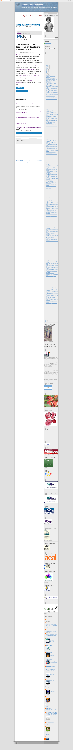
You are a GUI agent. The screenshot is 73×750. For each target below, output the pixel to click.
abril (46, 73)
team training (33, 78)
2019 (46, 62)
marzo (47, 74)
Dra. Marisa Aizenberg (49, 659)
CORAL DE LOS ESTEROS (50, 722)
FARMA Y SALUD (48, 708)
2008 (46, 321)
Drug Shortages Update (49, 180)
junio (46, 71)
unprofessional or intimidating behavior (27, 69)
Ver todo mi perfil (46, 380)
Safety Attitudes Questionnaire (25, 77)
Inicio (29, 160)
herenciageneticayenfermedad (50, 633)
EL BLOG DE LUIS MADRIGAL (50, 666)
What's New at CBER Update (50, 273)
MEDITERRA (48, 734)
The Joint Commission (21, 54)
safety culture (37, 64)
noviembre (47, 66)
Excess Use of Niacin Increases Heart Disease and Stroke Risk (53, 674)
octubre (47, 67)
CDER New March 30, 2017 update (50, 96)
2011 (46, 318)
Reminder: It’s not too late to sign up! (51, 195)
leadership (24, 64)
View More (29, 133)
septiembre (47, 68)
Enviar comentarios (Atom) (24, 162)
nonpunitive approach (31, 65)
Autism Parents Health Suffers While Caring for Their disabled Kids (53, 691)
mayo (47, 72)
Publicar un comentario (19, 142)
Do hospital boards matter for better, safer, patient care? (27, 117)
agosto (47, 69)
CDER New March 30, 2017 (49, 181)
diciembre (47, 65)
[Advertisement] (24, 152)
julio (46, 70)
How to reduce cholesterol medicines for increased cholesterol (53, 717)
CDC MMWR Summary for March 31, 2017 (51, 79)
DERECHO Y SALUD (49, 645)
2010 (46, 319)
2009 (46, 320)
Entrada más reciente (19, 160)
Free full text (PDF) (21, 91)
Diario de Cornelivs (49, 652)
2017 (46, 64)
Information (19, 87)
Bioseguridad (48, 638)
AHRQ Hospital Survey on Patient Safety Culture (29, 75)
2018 (46, 63)
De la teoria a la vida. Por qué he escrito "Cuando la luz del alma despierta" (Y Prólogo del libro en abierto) (53, 655)
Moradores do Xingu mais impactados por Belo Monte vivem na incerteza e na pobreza (51, 706)
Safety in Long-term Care (21, 123)
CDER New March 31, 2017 (49, 85)
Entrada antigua (39, 160)
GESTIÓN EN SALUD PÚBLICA (32, 5)
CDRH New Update (48, 82)
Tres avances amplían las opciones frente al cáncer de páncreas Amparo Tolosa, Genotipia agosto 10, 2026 (51, 635)
